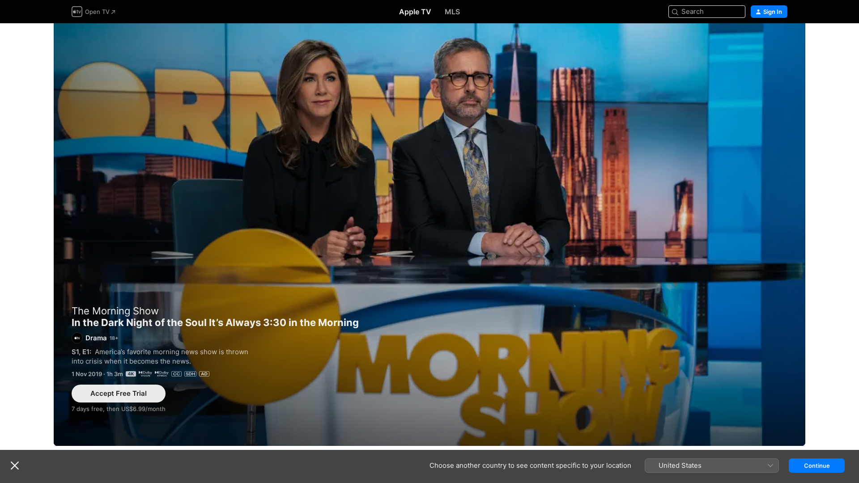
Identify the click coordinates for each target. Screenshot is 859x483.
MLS (452, 11)
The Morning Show (115, 311)
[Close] (15, 466)
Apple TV (415, 11)
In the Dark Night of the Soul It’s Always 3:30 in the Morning (429, 234)
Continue (817, 465)
